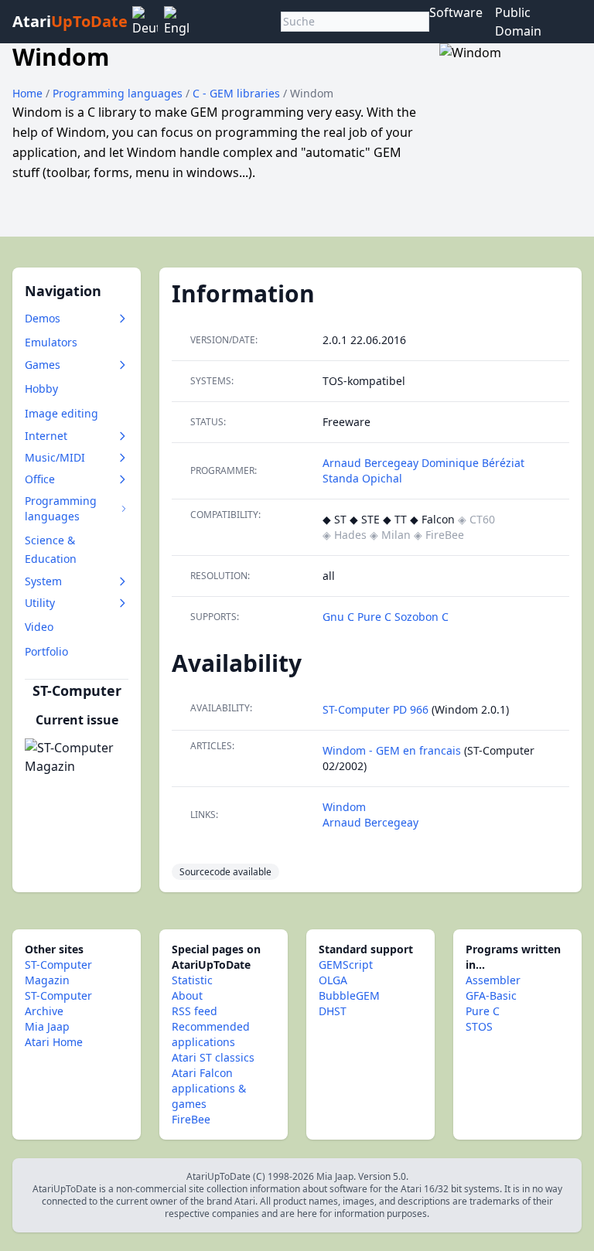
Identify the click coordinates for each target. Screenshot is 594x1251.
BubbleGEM (349, 995)
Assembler (493, 980)
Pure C (375, 616)
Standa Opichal (362, 478)
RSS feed (194, 1011)
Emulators (51, 342)
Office (40, 479)
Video (39, 626)
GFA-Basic (491, 995)
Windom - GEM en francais (392, 750)
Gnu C (340, 616)
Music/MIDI (55, 457)
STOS (479, 1026)
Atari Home (54, 1042)
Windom (344, 806)
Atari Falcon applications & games (209, 1088)
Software (456, 12)
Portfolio (46, 651)
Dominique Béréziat (473, 462)
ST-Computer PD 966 (375, 709)
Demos (42, 318)
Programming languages (119, 93)
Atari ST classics (213, 1057)
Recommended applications (211, 1034)
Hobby (41, 388)
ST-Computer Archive (58, 1003)
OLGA (333, 980)
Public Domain (518, 21)
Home (27, 93)
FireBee (191, 1119)
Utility (40, 602)
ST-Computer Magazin (58, 972)
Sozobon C (421, 616)
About (187, 995)
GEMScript (346, 964)
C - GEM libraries (238, 93)
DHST (332, 1011)
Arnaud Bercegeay (370, 462)
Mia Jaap (47, 1026)
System (43, 581)
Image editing (61, 413)
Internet (46, 435)
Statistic (192, 980)
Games (42, 364)
